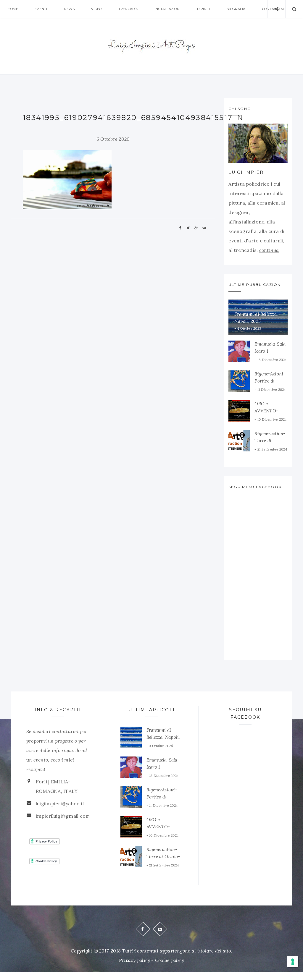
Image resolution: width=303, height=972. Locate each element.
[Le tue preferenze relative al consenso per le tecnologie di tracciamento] (292, 961)
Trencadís (128, 9)
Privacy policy (134, 960)
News (69, 9)
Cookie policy (169, 960)
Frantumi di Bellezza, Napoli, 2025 (163, 737)
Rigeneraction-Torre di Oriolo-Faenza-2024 (163, 856)
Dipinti (203, 9)
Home (13, 9)
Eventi (41, 9)
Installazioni (167, 9)
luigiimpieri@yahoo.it (60, 803)
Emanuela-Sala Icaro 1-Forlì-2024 (270, 351)
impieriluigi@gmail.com (63, 816)
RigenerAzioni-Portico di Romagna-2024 (270, 381)
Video (96, 9)
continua (269, 250)
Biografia (235, 9)
